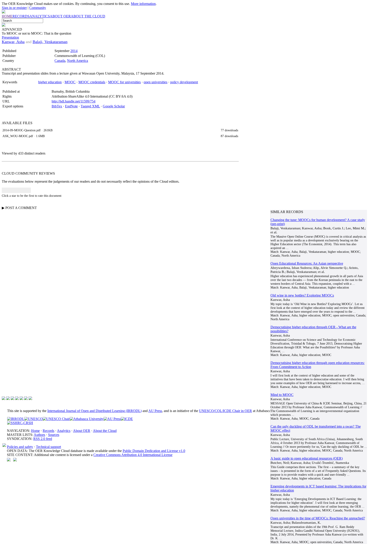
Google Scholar (114, 106)
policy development (184, 82)
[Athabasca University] (87, 419)
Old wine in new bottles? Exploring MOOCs (302, 295)
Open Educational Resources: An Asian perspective (307, 263)
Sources (53, 435)
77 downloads (229, 130)
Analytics (63, 431)
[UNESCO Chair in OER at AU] (56, 419)
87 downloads (229, 136)
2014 (74, 51)
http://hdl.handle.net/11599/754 (73, 101)
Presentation (10, 37)
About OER (81, 431)
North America (77, 61)
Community (37, 8)
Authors (39, 435)
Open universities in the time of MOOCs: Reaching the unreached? (318, 518)
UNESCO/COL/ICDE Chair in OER (225, 411)
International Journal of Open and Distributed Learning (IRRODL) (94, 411)
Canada (60, 61)
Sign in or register (14, 8)
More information (143, 4)
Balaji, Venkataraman (50, 42)
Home (35, 431)
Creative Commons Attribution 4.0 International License (132, 455)
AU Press (155, 411)
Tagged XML (90, 106)
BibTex (57, 106)
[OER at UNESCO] (33, 419)
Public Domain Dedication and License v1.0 (154, 451)
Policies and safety (20, 447)
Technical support (48, 447)
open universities (155, 82)
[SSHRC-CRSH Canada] (20, 423)
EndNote (71, 106)
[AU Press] (112, 419)
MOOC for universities (124, 82)
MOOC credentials (91, 82)
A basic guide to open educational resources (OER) (307, 458)
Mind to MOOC (282, 395)
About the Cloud (105, 431)
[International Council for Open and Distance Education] (127, 419)
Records (48, 431)
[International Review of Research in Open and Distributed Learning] (15, 419)
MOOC (70, 82)
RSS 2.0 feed (42, 439)
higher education (50, 82)
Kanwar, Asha (13, 42)
